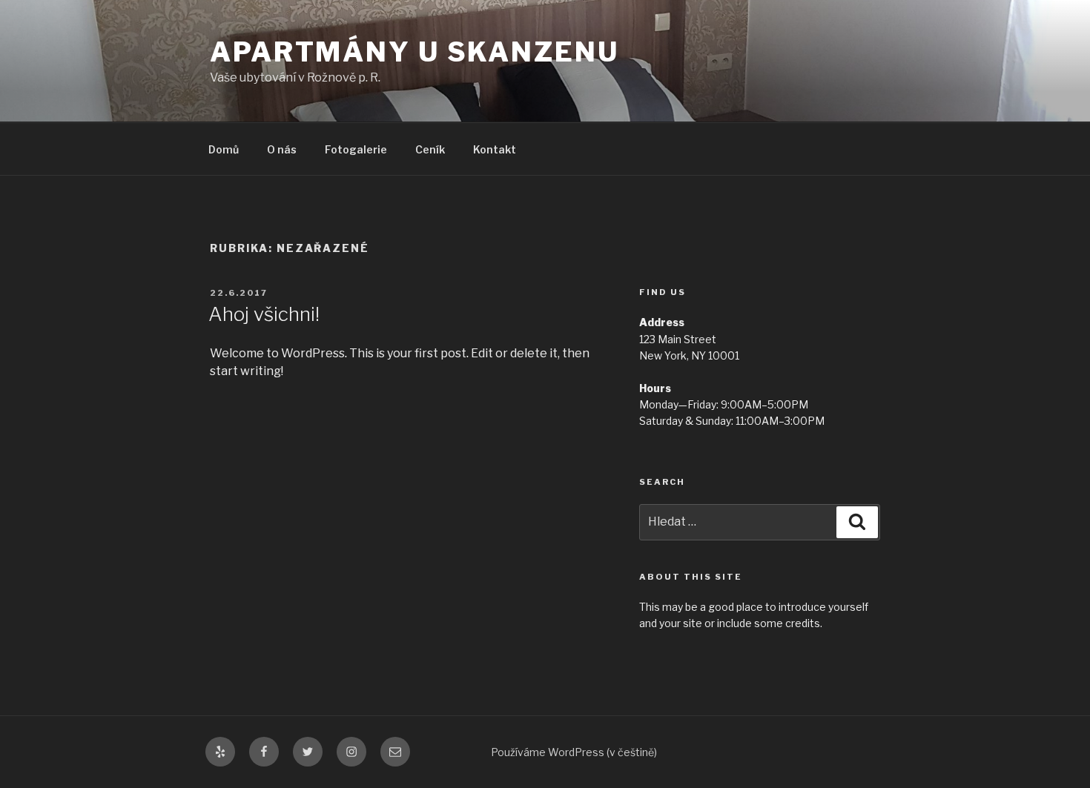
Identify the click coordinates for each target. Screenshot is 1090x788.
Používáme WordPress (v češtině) (574, 752)
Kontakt (494, 149)
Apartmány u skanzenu (414, 52)
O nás (282, 149)
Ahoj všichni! (264, 313)
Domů (223, 149)
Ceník (430, 149)
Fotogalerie (356, 149)
